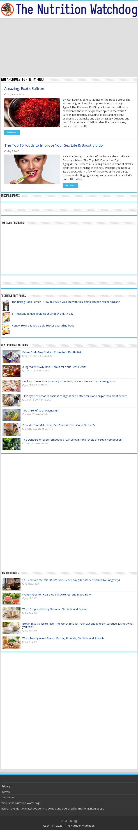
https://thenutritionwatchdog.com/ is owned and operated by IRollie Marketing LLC (52, 808)
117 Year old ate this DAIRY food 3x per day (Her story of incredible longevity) (71, 580)
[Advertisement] (69, 48)
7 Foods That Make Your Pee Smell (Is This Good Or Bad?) (58, 425)
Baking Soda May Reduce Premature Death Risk (51, 352)
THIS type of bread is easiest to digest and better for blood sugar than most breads (75, 396)
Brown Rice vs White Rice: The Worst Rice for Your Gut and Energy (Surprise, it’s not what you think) (78, 625)
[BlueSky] (71, 821)
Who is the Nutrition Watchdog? (21, 803)
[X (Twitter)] (66, 821)
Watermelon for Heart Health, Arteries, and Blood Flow (56, 594)
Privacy (5, 786)
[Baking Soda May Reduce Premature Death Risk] (11, 356)
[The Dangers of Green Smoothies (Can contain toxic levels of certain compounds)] (11, 444)
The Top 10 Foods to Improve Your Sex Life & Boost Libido (53, 145)
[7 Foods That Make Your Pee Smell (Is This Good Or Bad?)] (11, 429)
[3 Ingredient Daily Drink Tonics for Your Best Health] (11, 371)
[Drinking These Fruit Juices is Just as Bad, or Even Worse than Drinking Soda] (11, 386)
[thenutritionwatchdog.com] (69, 9)
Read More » (12, 132)
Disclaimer (7, 797)
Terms (5, 792)
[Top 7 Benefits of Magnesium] (11, 415)
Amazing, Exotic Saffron (24, 88)
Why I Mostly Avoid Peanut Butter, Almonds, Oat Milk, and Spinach (63, 638)
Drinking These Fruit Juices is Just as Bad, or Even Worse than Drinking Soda (69, 381)
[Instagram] (61, 821)
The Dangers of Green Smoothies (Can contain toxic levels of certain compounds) (72, 439)
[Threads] (76, 821)
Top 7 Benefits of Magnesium (40, 410)
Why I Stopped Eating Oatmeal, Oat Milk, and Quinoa (54, 609)
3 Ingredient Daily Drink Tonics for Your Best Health (54, 367)
